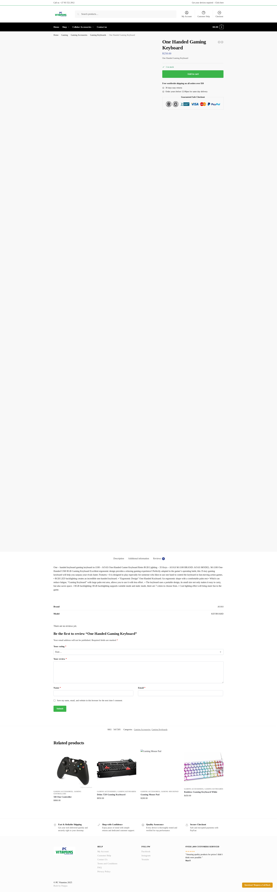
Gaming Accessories (79, 35)
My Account (187, 16)
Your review (60, 659)
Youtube (145, 859)
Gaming (64, 35)
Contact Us (102, 859)
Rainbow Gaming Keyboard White (200, 792)
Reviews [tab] (158, 558)
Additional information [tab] (138, 558)
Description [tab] (118, 558)
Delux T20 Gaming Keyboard (111, 794)
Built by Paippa (60, 886)
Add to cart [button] (73, 806)
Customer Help (203, 16)
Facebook (145, 851)
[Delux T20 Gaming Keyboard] (219, 42)
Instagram (145, 855)
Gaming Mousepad (170, 791)
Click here (219, 3)
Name (57, 688)
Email (141, 688)
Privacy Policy (104, 871)
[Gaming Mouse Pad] (160, 769)
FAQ (99, 867)
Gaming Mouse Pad (150, 794)
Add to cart (193, 74)
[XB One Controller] (73, 769)
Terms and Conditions (107, 863)
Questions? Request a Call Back (257, 885)
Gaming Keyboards (98, 35)
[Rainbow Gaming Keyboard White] (222, 42)
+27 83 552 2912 (67, 3)
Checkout (219, 16)
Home (56, 35)
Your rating (60, 646)
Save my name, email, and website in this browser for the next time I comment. (90, 700)
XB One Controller (63, 797)
